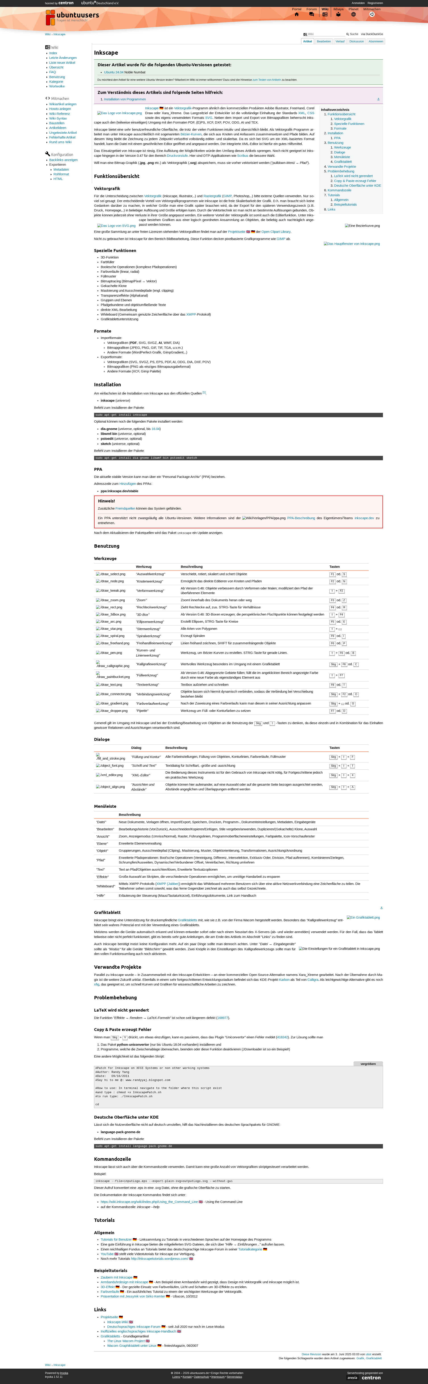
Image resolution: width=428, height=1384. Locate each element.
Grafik (360, 1358)
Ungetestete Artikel (63, 133)
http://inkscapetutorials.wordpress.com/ (159, 1259)
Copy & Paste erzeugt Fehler (355, 181)
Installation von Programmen (125, 99)
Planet (353, 9)
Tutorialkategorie (250, 1250)
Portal (296, 9)
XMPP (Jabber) (167, 884)
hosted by (52, 3)
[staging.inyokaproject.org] (73, 19)
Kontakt (187, 1377)
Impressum (218, 1377)
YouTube (107, 1254)
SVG (208, 118)
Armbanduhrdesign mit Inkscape (124, 1282)
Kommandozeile (339, 190)
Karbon (284, 980)
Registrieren (375, 3)
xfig (96, 985)
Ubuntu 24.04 (113, 72)
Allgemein (341, 200)
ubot (368, 1354)
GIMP (227, 196)
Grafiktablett (343, 162)
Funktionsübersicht (341, 114)
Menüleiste (342, 157)
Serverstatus (234, 1377)
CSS (310, 113)
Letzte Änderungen (63, 58)
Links (331, 210)
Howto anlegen (60, 109)
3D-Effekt (108, 1287)
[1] (204, 392)
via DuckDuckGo (372, 34)
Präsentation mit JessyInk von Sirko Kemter (133, 1297)
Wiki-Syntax (58, 119)
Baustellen (56, 123)
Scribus (242, 156)
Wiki (325, 9)
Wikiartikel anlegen (62, 104)
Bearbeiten (324, 41)
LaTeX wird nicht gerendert (353, 176)
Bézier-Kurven (191, 134)
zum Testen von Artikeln (267, 80)
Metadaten (61, 170)
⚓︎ (378, 99)
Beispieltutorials (345, 205)
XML (301, 113)
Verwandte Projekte (342, 167)
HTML (58, 179)
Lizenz (176, 1377)
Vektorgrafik (343, 119)
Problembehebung (341, 171)
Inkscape (59, 34)
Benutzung (57, 77)
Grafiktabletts (187, 920)
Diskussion (357, 41)
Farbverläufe (110, 1292)
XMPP (191, 315)
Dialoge (339, 153)
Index (53, 53)
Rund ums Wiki (60, 142)
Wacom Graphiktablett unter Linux (131, 1346)
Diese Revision (311, 1354)
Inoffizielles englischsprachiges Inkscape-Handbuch (138, 1332)
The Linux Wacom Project (126, 1341)
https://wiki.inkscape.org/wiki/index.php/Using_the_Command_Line (149, 1202)
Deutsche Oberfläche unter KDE (357, 186)
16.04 (156, 429)
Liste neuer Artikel (62, 63)
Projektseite (236, 232)
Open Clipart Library (275, 232)
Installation (335, 133)
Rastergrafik (212, 196)
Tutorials (334, 195)
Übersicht (56, 68)
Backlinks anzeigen (63, 160)
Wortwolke (57, 87)
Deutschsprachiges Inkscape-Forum (133, 1327)
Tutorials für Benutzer (116, 1240)
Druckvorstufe (177, 156)
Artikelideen (57, 128)
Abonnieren (376, 41)
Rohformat (61, 174)
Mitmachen (372, 9)
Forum (312, 9)
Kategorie (56, 82)
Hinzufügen (127, 484)
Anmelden (358, 3)
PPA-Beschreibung (301, 518)
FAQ (52, 72)
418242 (282, 1037)
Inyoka (64, 1373)
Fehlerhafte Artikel (62, 138)
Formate (340, 129)
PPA (337, 138)
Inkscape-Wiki (117, 1322)
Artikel (307, 41)
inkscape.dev (364, 518)
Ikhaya (338, 9)
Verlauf (340, 41)
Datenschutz (201, 1377)
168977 (222, 1018)
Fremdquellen (125, 509)
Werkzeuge (342, 148)
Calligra (312, 980)
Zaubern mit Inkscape (116, 1278)
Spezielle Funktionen (349, 124)
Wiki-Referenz (59, 114)
